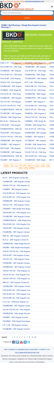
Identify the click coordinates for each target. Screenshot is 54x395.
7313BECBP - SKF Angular (10, 152)
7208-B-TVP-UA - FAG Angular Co (16, 185)
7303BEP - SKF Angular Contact (15, 317)
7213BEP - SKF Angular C (35, 102)
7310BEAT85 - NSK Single (35, 94)
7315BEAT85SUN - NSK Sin (11, 156)
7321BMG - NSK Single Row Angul (16, 321)
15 (21, 167)
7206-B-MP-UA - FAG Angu (35, 86)
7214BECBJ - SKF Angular (10, 71)
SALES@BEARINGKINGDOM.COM (27, 353)
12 (38, 165)
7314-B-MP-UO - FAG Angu (36, 106)
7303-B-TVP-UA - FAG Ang (35, 117)
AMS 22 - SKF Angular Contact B (16, 282)
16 (26, 167)
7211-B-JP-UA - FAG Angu (35, 129)
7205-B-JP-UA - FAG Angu (35, 109)
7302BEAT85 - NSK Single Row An (16, 313)
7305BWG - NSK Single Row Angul (16, 209)
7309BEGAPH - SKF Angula (36, 98)
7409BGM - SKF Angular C (35, 113)
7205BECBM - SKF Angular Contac (16, 306)
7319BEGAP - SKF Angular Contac (16, 182)
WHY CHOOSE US (10, 349)
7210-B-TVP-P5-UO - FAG (10, 106)
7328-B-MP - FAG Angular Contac (16, 228)
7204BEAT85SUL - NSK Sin (11, 129)
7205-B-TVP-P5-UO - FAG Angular (16, 251)
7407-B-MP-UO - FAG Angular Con (16, 294)
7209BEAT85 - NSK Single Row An (16, 244)
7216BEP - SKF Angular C (35, 137)
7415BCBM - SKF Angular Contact (16, 232)
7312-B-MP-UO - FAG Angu (11, 75)
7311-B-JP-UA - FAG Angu (10, 94)
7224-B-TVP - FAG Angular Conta (16, 259)
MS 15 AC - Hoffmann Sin (10, 121)
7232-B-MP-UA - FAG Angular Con (16, 298)
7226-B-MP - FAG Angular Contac (16, 255)
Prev (6, 165)
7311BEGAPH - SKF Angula (36, 78)
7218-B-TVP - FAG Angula (10, 82)
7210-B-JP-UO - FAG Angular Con (16, 275)
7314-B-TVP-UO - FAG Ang (11, 137)
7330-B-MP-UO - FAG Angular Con (16, 213)
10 (30, 165)
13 (43, 165)
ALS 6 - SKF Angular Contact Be (15, 178)
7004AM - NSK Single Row (10, 117)
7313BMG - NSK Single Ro (10, 90)
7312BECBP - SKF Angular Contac (16, 216)
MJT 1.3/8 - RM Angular (34, 82)
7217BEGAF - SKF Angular (35, 141)
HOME (4, 25)
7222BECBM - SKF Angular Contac (16, 286)
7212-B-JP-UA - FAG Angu (35, 148)
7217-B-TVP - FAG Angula (10, 102)
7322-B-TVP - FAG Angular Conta (16, 205)
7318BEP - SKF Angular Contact (15, 189)
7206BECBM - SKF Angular (35, 133)
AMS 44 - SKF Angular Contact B (16, 236)
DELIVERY (34, 349)
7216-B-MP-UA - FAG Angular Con (16, 193)
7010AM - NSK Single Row (35, 144)
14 (48, 165)
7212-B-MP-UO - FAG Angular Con (16, 197)
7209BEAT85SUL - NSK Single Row (17, 220)
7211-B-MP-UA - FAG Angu (35, 71)
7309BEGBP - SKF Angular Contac (16, 201)
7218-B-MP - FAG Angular (10, 133)
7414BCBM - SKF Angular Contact (16, 329)
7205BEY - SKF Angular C (10, 144)
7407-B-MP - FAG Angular (10, 148)
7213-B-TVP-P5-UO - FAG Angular (16, 310)
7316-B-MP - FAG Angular (10, 78)
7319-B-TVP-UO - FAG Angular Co (16, 279)
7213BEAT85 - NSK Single (35, 160)
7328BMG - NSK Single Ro (35, 121)
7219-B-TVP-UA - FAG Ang (35, 152)
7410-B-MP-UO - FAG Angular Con (16, 290)
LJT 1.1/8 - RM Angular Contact (15, 325)
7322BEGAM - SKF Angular (11, 86)
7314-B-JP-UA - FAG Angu (35, 90)
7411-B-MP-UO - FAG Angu (11, 67)
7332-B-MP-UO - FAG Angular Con (16, 224)
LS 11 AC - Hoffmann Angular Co (16, 302)
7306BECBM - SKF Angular (11, 141)
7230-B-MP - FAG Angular (10, 125)
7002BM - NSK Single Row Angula (16, 247)
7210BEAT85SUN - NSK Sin (11, 109)
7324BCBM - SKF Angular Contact (16, 263)
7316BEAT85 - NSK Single (35, 75)
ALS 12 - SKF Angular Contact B (15, 240)
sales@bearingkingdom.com (34, 1)
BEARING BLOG (24, 349)
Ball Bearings (14, 25)
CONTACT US (44, 349)
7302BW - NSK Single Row (35, 125)
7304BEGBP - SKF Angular (35, 67)
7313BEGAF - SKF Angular (10, 98)
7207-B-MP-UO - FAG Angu (36, 156)
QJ (35, 337)
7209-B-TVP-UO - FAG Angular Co (16, 271)
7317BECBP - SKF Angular (10, 113)
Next (32, 167)
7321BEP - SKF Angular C (10, 160)
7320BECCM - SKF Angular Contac (17, 267)
